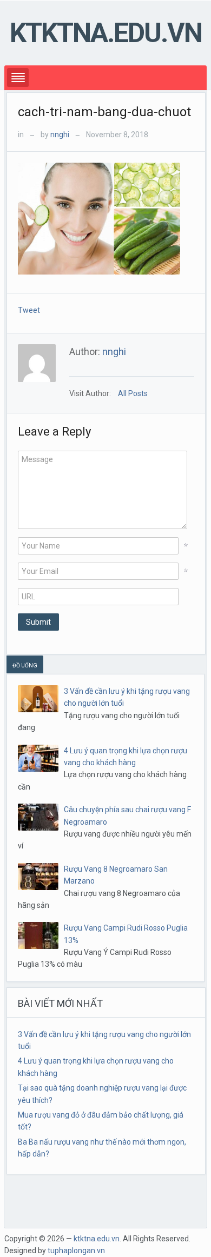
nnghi (59, 134)
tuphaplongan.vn (76, 1250)
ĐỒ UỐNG (24, 665)
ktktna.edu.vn (106, 33)
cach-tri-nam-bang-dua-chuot (104, 111)
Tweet (29, 310)
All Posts (133, 393)
